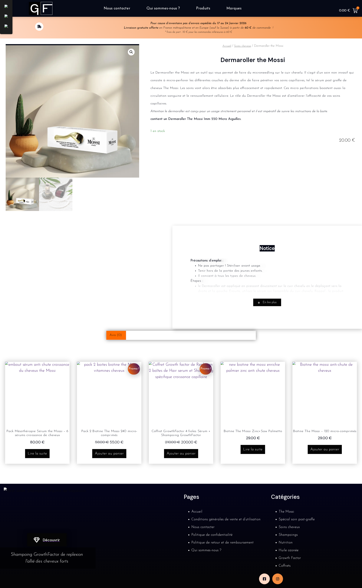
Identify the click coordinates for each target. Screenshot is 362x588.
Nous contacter (117, 8)
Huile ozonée (288, 550)
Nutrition (286, 542)
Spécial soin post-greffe (297, 519)
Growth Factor (290, 558)
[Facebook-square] (264, 578)
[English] (6, 27)
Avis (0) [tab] (116, 335)
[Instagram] (277, 578)
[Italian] (6, 17)
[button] (131, 52)
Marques (234, 8)
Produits (203, 8)
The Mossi (286, 512)
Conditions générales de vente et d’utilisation (226, 519)
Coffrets (285, 566)
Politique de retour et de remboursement (222, 542)
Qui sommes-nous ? (163, 8)
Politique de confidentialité (211, 535)
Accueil (226, 46)
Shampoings (288, 535)
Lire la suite (37, 453)
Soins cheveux (242, 46)
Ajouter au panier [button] (109, 453)
